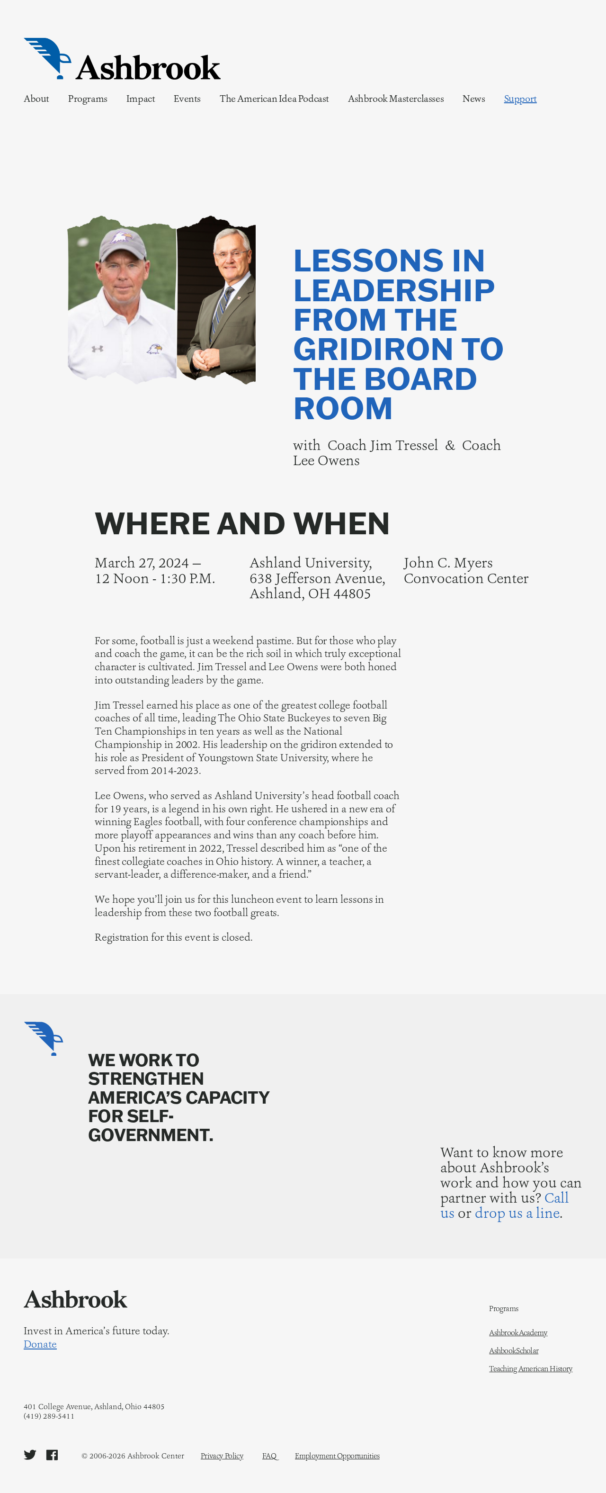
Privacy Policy (222, 1456)
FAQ (269, 1456)
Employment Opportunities (337, 1456)
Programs (87, 98)
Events (187, 98)
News (474, 98)
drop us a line (517, 1213)
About (36, 98)
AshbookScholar (513, 1351)
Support (520, 98)
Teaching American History (530, 1369)
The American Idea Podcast (274, 98)
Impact (140, 98)
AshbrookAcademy (518, 1333)
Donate (40, 1344)
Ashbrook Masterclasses (396, 98)
